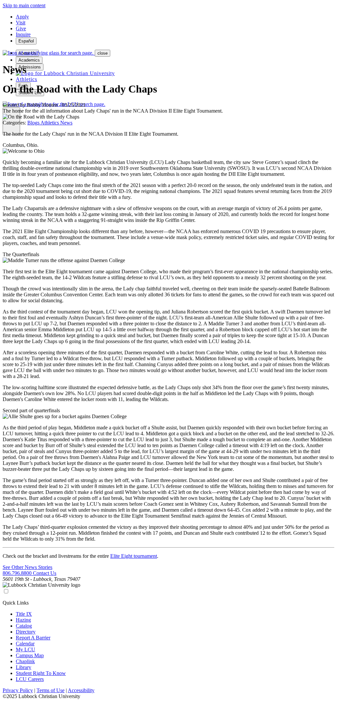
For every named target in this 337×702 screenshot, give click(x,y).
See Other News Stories (27, 567)
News (66, 122)
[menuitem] (65, 73)
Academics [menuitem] (29, 60)
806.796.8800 (18, 573)
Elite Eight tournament (133, 556)
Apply (22, 16)
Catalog (24, 626)
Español (26, 41)
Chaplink (25, 661)
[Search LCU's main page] (49, 53)
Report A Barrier (33, 637)
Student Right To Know (41, 673)
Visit (20, 22)
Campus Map (30, 655)
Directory (26, 631)
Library (23, 667)
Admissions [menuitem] (29, 67)
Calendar (25, 643)
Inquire (23, 34)
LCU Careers (30, 679)
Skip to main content (24, 5)
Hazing (23, 620)
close (102, 53)
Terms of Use (51, 690)
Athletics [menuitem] (26, 79)
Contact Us (44, 573)
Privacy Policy (18, 690)
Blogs (33, 122)
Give (21, 28)
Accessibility (81, 690)
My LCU (25, 649)
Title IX (24, 614)
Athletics (50, 122)
